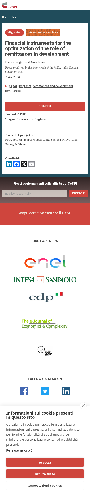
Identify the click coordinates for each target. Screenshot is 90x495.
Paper (13, 86)
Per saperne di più (19, 450)
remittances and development (53, 86)
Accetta (45, 462)
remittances (13, 90)
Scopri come (45, 213)
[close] (83, 405)
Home (5, 17)
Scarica (45, 106)
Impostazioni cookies (45, 485)
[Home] (9, 5)
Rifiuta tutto (45, 474)
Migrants (25, 86)
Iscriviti (78, 193)
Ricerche (17, 17)
